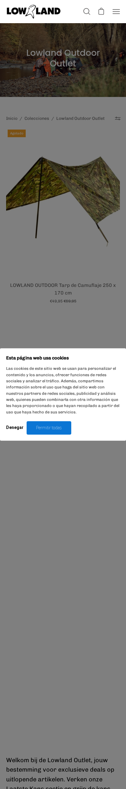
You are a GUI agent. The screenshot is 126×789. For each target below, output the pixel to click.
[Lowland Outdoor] (33, 12)
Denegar (15, 427)
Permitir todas (49, 427)
